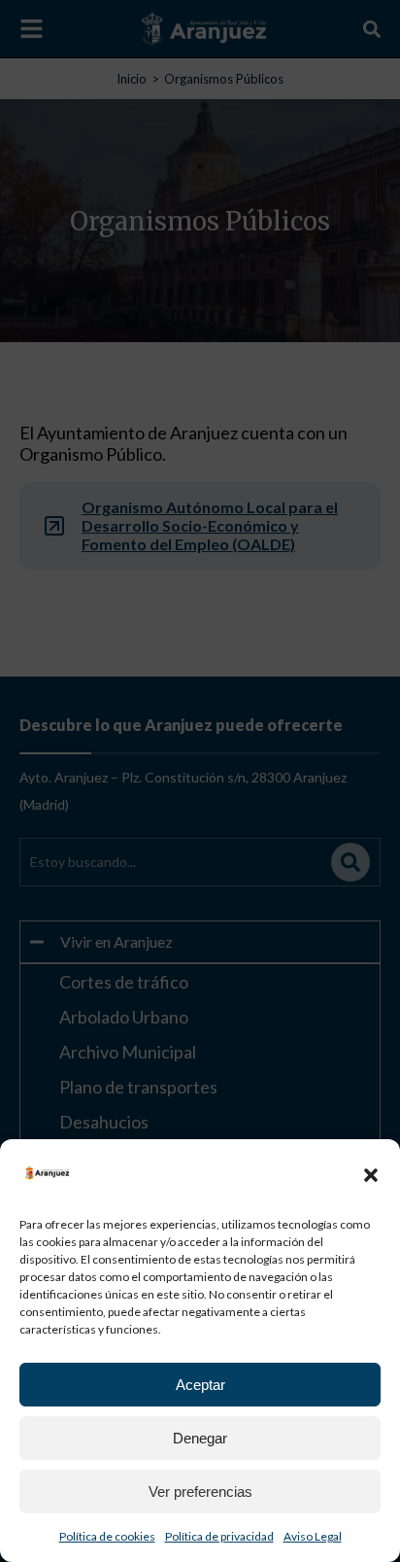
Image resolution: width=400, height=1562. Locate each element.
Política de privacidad (219, 1536)
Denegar (200, 1438)
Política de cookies (107, 1536)
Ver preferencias (200, 1491)
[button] (371, 1175)
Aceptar (200, 1384)
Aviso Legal (312, 1536)
